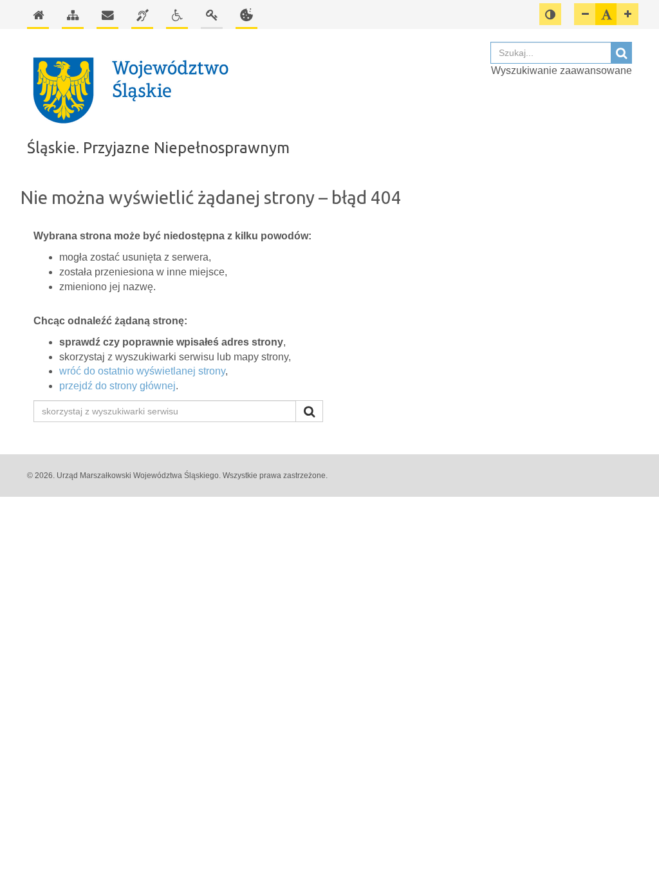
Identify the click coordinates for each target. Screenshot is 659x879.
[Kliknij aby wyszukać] (309, 411)
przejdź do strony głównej (117, 385)
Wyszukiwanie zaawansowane (561, 70)
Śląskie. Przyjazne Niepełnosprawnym (158, 147)
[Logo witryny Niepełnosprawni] (252, 89)
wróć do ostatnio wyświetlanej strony (142, 370)
